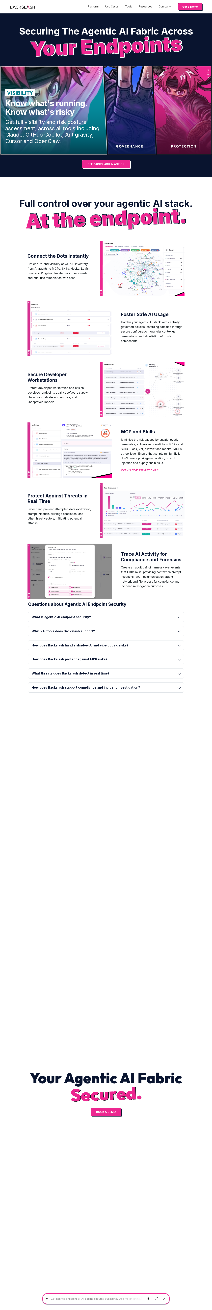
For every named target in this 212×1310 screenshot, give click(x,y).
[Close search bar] (164, 1299)
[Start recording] (148, 1299)
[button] (93, 6)
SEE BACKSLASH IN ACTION (106, 164)
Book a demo (106, 1112)
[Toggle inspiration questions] (47, 1299)
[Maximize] (156, 1299)
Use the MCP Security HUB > (140, 469)
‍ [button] (69, 659)
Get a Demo (190, 6)
